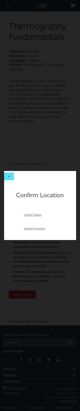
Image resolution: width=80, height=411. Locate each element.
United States (33, 215)
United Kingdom (34, 228)
